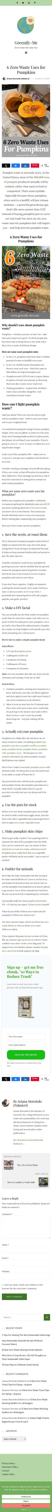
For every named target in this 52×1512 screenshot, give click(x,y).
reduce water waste (22, 715)
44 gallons (11, 380)
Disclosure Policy (10, 1467)
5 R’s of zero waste (38, 508)
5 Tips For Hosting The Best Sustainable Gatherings (26, 1335)
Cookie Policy (8, 1474)
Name (5, 1244)
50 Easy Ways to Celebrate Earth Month (20, 1364)
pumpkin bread (14, 749)
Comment (7, 1214)
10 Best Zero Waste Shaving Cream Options (22, 1349)
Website (5, 1271)
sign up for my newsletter (29, 939)
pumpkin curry (14, 753)
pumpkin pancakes (11, 745)
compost (6, 458)
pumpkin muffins (29, 745)
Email (5, 1258)
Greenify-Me (26, 42)
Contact (5, 1470)
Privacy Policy (8, 1463)
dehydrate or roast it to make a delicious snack (24, 849)
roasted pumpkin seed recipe (21, 591)
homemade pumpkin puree (32, 767)
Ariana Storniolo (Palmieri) (18, 78)
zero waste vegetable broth (27, 822)
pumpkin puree (24, 651)
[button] (26, 1007)
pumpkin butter (30, 749)
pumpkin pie (40, 742)
